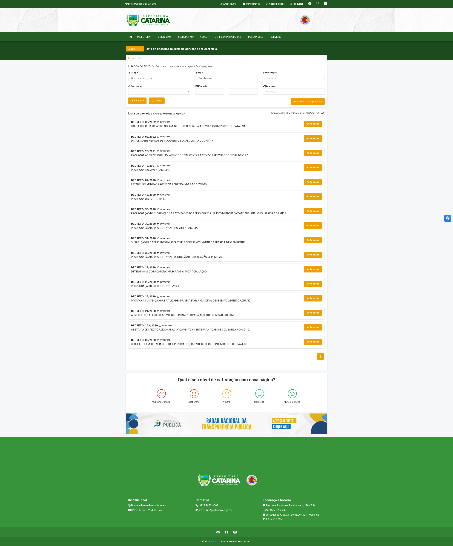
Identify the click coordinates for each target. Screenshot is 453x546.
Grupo (134, 72)
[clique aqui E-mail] (218, 532)
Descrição (271, 72)
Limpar (158, 100)
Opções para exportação (309, 101)
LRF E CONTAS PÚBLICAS (228, 37)
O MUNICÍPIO (164, 37)
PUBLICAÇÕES (256, 37)
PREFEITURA (144, 37)
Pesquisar (138, 100)
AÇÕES (204, 37)
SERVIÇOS (276, 37)
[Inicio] (130, 36)
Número (270, 86)
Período (202, 86)
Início (131, 58)
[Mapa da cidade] (226, 450)
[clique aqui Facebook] (226, 532)
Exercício (136, 86)
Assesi (214, 541)
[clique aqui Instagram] (235, 532)
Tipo (200, 72)
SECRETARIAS (185, 37)
